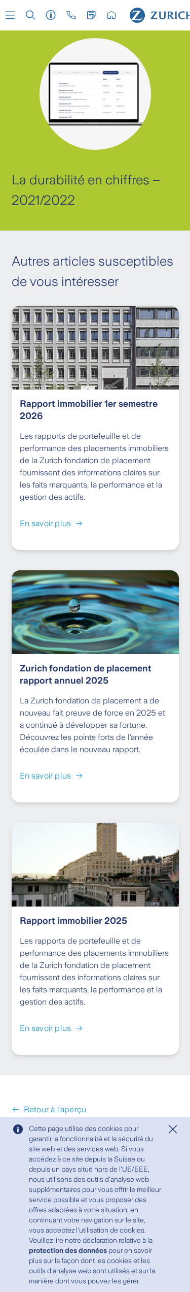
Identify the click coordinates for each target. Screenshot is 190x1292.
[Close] (173, 1129)
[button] (10, 15)
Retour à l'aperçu (55, 1109)
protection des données (68, 1250)
